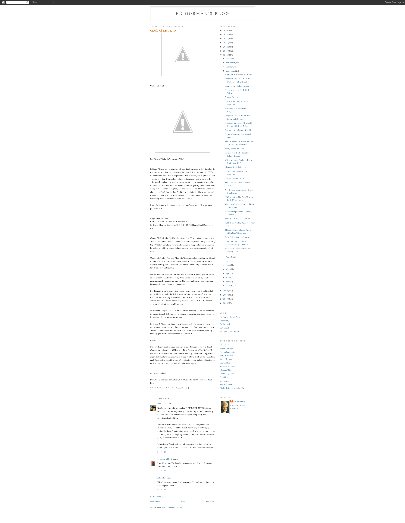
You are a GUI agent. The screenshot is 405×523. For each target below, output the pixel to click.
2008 (225, 294)
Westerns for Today (228, 366)
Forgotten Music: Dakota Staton (238, 74)
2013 (225, 42)
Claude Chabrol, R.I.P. (234, 178)
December (230, 58)
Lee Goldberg (226, 362)
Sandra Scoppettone (228, 352)
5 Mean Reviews (232, 97)
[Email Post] (187, 388)
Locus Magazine (227, 373)
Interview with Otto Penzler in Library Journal (238, 154)
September (230, 70)
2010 (225, 55)
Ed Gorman (239, 401)
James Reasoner (226, 348)
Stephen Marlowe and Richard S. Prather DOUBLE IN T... (239, 124)
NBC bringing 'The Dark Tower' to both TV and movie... (239, 199)
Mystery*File (225, 370)
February (230, 281)
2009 (225, 290)
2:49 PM (161, 451)
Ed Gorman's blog (202, 13)
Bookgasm (224, 380)
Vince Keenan (226, 359)
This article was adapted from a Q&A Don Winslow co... (238, 232)
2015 (225, 34)
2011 (225, 50)
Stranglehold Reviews (234, 148)
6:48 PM (161, 489)
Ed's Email (224, 327)
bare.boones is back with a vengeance (236, 110)
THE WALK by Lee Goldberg (237, 218)
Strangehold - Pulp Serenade (237, 85)
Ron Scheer (162, 403)
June (228, 265)
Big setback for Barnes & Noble (238, 130)
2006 (225, 303)
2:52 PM (161, 470)
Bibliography (225, 324)
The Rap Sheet (226, 384)
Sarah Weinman (226, 355)
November (230, 62)
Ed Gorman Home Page (230, 317)
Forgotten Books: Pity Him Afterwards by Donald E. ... (237, 243)
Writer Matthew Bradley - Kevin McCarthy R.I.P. (238, 162)
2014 (225, 38)
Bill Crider (224, 344)
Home (183, 501)
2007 (225, 298)
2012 (225, 46)
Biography (224, 320)
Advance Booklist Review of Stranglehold (237, 250)
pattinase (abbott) (164, 458)
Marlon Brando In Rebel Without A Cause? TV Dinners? (239, 143)
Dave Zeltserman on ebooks (237, 237)
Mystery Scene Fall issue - (236, 167)
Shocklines (224, 377)
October (229, 66)
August (229, 256)
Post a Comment (157, 496)
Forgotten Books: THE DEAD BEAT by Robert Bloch (237, 80)
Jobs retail (161, 477)
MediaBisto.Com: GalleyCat (232, 387)
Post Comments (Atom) (172, 507)
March (229, 277)
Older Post (210, 501)
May (228, 269)
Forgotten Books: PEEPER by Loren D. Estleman (238, 117)
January (229, 285)
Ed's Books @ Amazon (229, 331)
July (228, 260)
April (228, 273)
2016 (225, 30)
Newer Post (155, 501)
